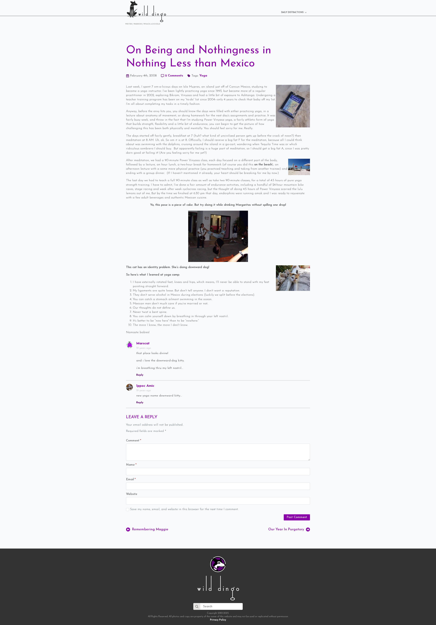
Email (131, 479)
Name (131, 464)
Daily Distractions (292, 12)
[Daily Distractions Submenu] (306, 12)
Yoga (203, 75)
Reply (139, 375)
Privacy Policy (218, 620)
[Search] (196, 606)
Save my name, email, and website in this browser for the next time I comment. (184, 509)
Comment (133, 440)
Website (131, 494)
